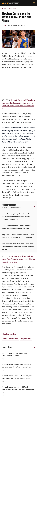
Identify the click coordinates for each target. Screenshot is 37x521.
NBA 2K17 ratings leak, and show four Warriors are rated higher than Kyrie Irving (18, 259)
